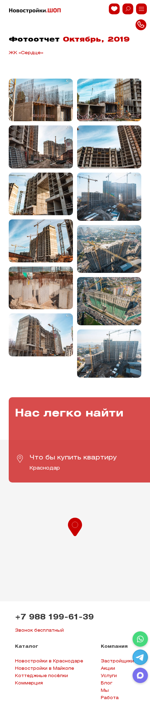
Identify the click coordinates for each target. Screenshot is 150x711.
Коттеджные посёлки (41, 676)
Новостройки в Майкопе (44, 668)
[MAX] (140, 675)
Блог (106, 683)
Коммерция (29, 683)
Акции (108, 668)
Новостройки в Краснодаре (49, 661)
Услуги (109, 676)
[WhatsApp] (140, 639)
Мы (105, 690)
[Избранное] (114, 8)
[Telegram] (140, 657)
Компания (114, 646)
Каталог (26, 646)
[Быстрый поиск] (127, 8)
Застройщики (117, 661)
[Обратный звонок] (141, 8)
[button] (75, 526)
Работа (110, 698)
